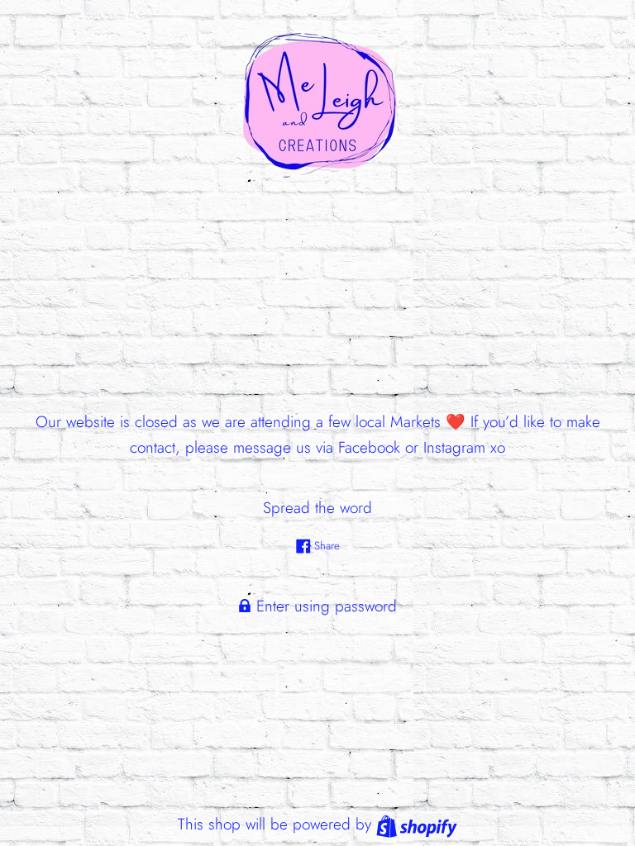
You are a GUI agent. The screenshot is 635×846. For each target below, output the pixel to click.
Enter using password (324, 606)
